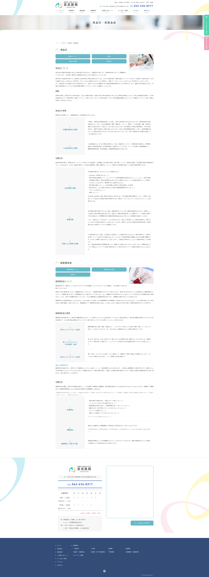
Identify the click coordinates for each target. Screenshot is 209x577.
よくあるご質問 (123, 11)
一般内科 (76, 548)
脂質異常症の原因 (109, 269)
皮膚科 (111, 548)
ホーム (61, 11)
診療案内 (93, 11)
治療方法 (109, 61)
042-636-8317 (80, 484)
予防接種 (111, 552)
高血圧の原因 (73, 61)
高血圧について (73, 56)
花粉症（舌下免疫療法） (98, 552)
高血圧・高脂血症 (79, 552)
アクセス (136, 11)
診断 (109, 56)
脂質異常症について (73, 269)
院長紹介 (72, 11)
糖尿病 (128, 548)
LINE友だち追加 (206, 26)
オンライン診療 (78, 555)
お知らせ (147, 11)
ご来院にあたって (107, 11)
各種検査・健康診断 (132, 552)
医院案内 (82, 11)
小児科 (93, 548)
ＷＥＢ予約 (206, 44)
